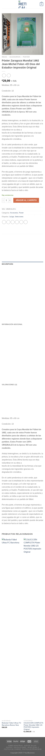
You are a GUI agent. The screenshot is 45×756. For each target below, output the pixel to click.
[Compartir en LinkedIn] (26, 222)
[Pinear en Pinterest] (21, 222)
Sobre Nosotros (15, 745)
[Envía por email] (17, 222)
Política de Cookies (12, 749)
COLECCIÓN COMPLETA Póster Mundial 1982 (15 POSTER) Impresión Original (33, 726)
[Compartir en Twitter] (13, 222)
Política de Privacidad (32, 749)
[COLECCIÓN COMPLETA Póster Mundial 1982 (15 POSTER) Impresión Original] (33, 628)
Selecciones (19, 217)
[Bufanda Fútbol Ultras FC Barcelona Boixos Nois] (11, 628)
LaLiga (11, 217)
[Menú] (3, 4)
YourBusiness (29, 753)
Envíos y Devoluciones (16, 747)
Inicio (4, 57)
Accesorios (14, 57)
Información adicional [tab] (12, 324)
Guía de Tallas (30, 745)
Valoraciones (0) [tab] (9, 385)
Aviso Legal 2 (33, 747)
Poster (26, 57)
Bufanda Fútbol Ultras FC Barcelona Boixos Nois (11, 724)
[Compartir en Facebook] (8, 222)
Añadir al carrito (26, 200)
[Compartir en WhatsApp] (4, 222)
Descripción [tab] (7, 264)
